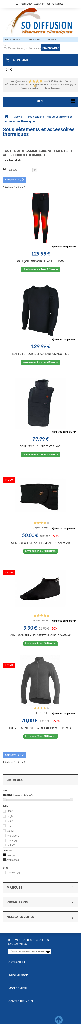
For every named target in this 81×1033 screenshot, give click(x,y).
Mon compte (17, 988)
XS (10, 811)
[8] (41, 81)
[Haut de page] (59, 1022)
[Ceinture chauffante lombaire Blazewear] (40, 495)
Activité (18, 116)
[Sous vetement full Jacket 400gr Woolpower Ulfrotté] (40, 680)
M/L (11, 845)
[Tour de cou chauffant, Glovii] (40, 403)
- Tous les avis (40, 84)
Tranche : (8, 794)
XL (10, 830)
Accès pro (39, 4)
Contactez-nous (55, 4)
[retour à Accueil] (6, 116)
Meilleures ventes (20, 917)
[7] (39, 81)
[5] (35, 81)
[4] (34, 81)
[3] (32, 81)
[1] (28, 81)
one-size (13, 835)
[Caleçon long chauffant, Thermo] (40, 218)
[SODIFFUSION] (40, 21)
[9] (33, 86)
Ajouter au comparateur (64, 246)
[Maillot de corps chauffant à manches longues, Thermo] (40, 310)
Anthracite (13, 860)
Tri (4, 169)
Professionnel (36, 116)
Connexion (27, 4)
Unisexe (13, 872)
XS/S (12, 840)
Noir (11, 855)
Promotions (17, 902)
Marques (14, 887)
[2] (30, 81)
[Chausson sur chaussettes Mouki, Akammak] (40, 588)
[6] (37, 81)
